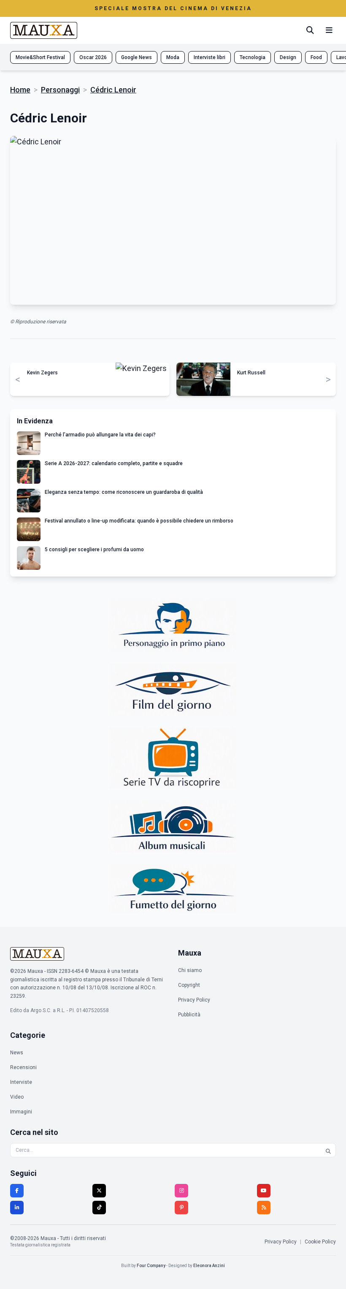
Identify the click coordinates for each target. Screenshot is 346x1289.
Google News (136, 57)
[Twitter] (99, 1190)
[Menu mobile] (329, 30)
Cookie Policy (320, 1242)
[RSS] (263, 1207)
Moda (172, 57)
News (16, 1053)
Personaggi (60, 89)
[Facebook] (17, 1190)
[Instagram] (181, 1190)
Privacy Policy (194, 1000)
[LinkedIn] (17, 1207)
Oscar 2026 (93, 57)
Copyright (189, 985)
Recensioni (23, 1067)
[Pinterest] (181, 1207)
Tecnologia (252, 57)
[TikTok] (99, 1207)
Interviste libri (209, 57)
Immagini (21, 1112)
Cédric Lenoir (113, 89)
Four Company (151, 1265)
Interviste (21, 1082)
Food (316, 57)
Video (17, 1097)
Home (20, 89)
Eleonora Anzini (209, 1265)
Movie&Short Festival (40, 57)
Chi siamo (190, 970)
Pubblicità (189, 1015)
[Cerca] (310, 30)
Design (288, 57)
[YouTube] (263, 1190)
